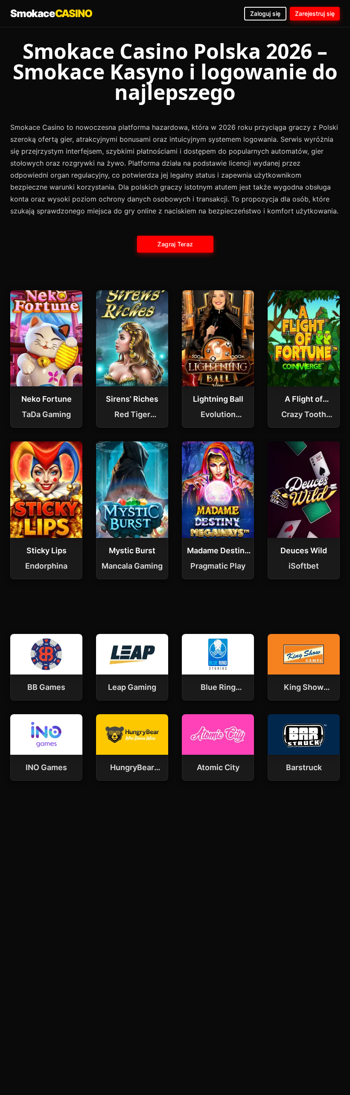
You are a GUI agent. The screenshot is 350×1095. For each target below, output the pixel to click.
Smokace (51, 13)
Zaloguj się (265, 13)
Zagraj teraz (175, 244)
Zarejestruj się (315, 13)
